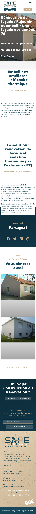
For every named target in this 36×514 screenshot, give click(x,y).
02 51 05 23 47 (8, 484)
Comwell (22, 511)
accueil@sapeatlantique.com (13, 486)
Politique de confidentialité (28, 510)
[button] (30, 3)
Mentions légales (16, 510)
